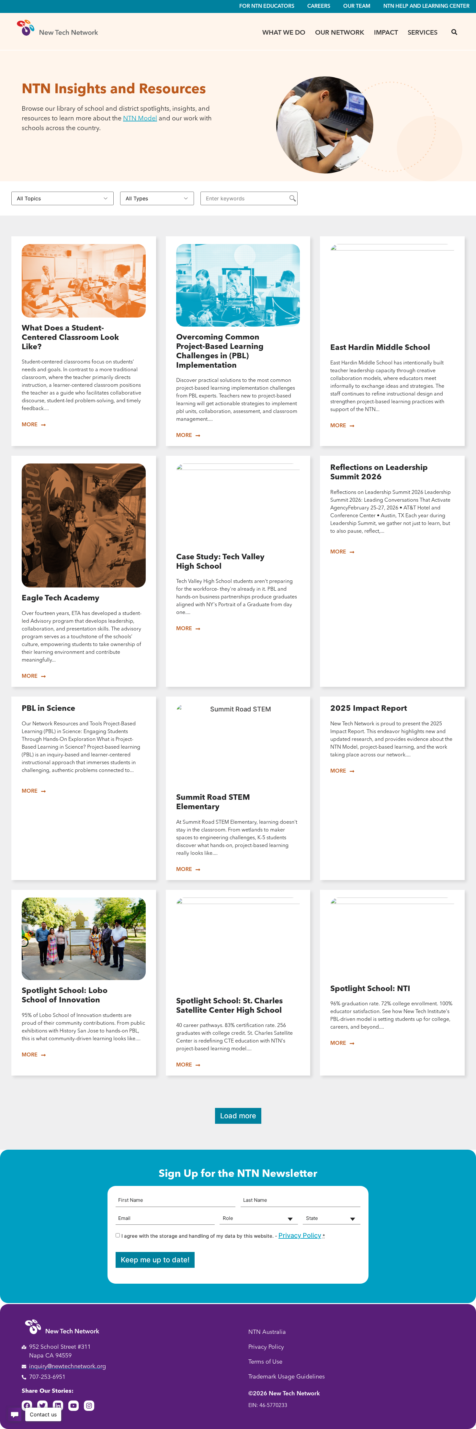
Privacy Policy (299, 1235)
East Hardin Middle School (380, 348)
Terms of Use (265, 1362)
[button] (454, 32)
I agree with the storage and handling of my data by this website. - (223, 1235)
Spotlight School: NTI (370, 989)
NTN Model (140, 119)
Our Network (339, 33)
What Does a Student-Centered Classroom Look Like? (70, 338)
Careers (318, 6)
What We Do (283, 33)
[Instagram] (89, 1406)
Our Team (356, 6)
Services (422, 33)
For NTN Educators (266, 6)
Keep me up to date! (155, 1260)
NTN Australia (267, 1332)
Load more (238, 1115)
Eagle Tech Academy (60, 598)
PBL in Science (48, 709)
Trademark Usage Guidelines (286, 1377)
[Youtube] (73, 1406)
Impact (386, 33)
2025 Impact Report (368, 709)
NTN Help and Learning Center (426, 6)
